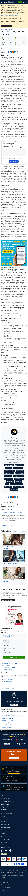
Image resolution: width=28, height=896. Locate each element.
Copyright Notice (5, 887)
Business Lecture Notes (8, 715)
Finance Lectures (6, 686)
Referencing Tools (6, 722)
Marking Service (6, 665)
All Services (4, 809)
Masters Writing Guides (8, 727)
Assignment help (5, 807)
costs (10, 86)
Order (20, 2)
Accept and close (6, 26)
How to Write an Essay (8, 718)
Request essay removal (8, 600)
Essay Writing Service (6, 798)
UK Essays (6, 34)
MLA (8, 509)
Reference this (6, 48)
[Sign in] (26, 2)
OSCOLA (19, 512)
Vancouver (5, 512)
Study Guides (4, 821)
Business (11, 29)
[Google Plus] (10, 850)
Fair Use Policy (5, 839)
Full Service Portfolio (7, 669)
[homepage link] (1, 29)
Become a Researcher (6, 847)
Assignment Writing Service (9, 663)
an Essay (14, 657)
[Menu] (2, 2)
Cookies (3, 890)
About (2, 836)
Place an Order (14, 758)
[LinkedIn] (6, 850)
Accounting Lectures (7, 679)
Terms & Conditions (6, 885)
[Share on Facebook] (8, 52)
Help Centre (4, 844)
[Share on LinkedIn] (15, 52)
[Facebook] (2, 850)
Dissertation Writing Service (8, 801)
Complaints (4, 842)
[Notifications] (24, 2)
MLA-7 (13, 509)
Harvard (19, 509)
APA (3, 509)
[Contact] (23, 2)
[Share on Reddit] (13, 52)
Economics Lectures (7, 683)
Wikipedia (12, 512)
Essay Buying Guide (6, 827)
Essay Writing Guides (7, 725)
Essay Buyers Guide (7, 720)
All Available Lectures (7, 688)
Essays (5, 29)
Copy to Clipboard (7, 525)
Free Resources (5, 824)
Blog (2, 830)
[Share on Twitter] (11, 52)
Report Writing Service (8, 661)
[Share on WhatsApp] (17, 52)
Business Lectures (6, 681)
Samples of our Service (8, 667)
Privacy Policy (4, 882)
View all (24, 531)
